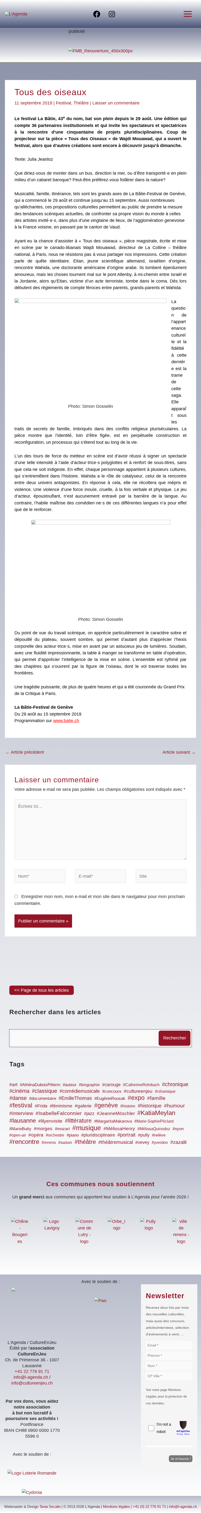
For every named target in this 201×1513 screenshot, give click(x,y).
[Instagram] (111, 14)
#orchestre (55, 1135)
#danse (18, 1098)
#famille (156, 1098)
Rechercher (174, 1037)
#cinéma (19, 1091)
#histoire (127, 1106)
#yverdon (160, 1142)
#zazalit (178, 1142)
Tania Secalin (50, 1507)
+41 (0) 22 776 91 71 (149, 1507)
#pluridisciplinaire (98, 1135)
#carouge (111, 1084)
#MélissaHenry (119, 1128)
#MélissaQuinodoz (154, 1129)
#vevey (142, 1142)
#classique (44, 1091)
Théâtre (81, 102)
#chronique (175, 1084)
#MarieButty (20, 1128)
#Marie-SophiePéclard (154, 1121)
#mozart (62, 1128)
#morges (43, 1128)
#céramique (165, 1091)
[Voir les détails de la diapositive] (101, 50)
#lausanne (22, 1120)
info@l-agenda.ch (30, 1377)
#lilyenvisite (50, 1121)
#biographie (89, 1085)
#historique (150, 1105)
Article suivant (179, 752)
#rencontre (24, 1141)
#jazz (89, 1113)
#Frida (41, 1105)
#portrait (126, 1135)
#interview (21, 1113)
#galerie (83, 1105)
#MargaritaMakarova (113, 1121)
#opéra (35, 1135)
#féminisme (61, 1105)
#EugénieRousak (109, 1098)
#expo (136, 1097)
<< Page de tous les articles (41, 990)
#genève (106, 1105)
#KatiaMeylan (156, 1112)
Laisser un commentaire (115, 102)
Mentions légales (116, 1507)
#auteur (69, 1084)
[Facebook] (96, 14)
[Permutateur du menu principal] (188, 14)
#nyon (178, 1128)
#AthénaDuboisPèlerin (40, 1084)
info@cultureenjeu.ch (32, 1383)
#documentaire (42, 1098)
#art (13, 1084)
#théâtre (85, 1141)
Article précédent (24, 752)
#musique (86, 1128)
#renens (49, 1142)
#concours (111, 1091)
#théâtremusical (115, 1142)
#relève (158, 1135)
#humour (174, 1106)
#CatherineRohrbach (141, 1084)
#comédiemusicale (80, 1091)
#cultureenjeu (138, 1091)
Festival (63, 102)
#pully (144, 1135)
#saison (65, 1142)
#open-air (17, 1135)
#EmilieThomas (75, 1098)
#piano (73, 1135)
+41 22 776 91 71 (32, 1371)
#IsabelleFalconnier (59, 1113)
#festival (20, 1105)
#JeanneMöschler (116, 1113)
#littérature (78, 1120)
